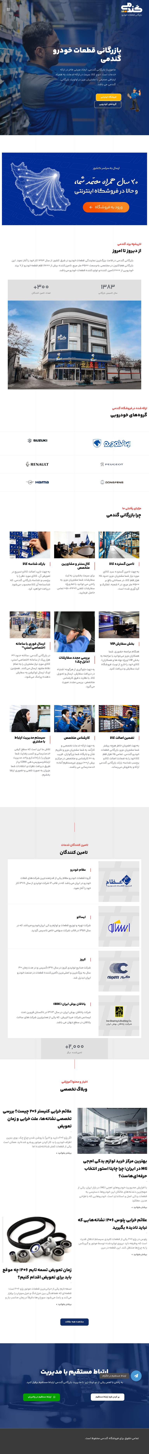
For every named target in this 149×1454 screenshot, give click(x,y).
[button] (136, 1375)
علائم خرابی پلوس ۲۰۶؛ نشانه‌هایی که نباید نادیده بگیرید (112, 1224)
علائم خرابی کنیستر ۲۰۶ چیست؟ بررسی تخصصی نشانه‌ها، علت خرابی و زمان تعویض (37, 1119)
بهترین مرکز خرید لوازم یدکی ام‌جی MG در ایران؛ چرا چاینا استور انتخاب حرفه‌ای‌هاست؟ (115, 1169)
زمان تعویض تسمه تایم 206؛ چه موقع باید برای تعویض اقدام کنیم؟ (37, 1273)
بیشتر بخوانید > (139, 1207)
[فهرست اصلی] (8, 9)
